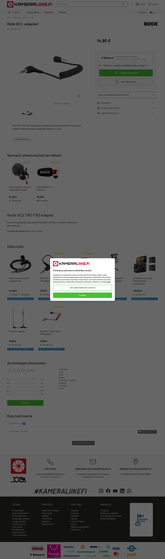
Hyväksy (82, 295)
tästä (108, 282)
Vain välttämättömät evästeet (82, 288)
